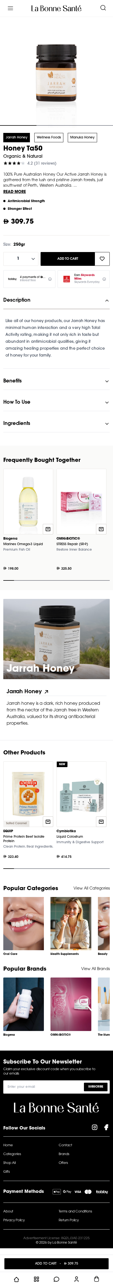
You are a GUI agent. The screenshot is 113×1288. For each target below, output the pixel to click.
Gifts (6, 1172)
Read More (14, 192)
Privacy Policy (14, 1220)
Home (8, 1145)
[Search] (103, 8)
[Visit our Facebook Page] (106, 1128)
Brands (64, 1154)
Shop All (9, 1163)
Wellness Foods (49, 137)
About (8, 1211)
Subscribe (95, 1086)
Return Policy (69, 1220)
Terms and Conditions (75, 1211)
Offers (63, 1163)
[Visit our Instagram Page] (94, 1128)
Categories (12, 1154)
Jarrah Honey (16, 137)
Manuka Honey (82, 137)
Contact (65, 1145)
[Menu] (10, 8)
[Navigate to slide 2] (56, 125)
